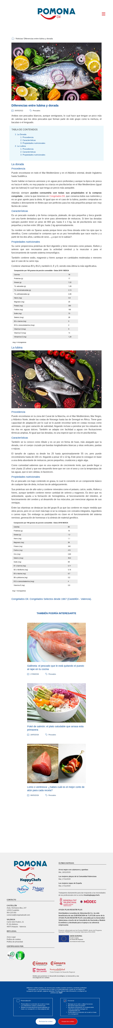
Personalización (26, 1000)
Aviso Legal (11, 937)
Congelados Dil (57, 196)
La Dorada (21, 134)
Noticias (19, 38)
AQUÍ (60, 992)
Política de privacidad (15, 942)
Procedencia (28, 137)
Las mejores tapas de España (70, 883)
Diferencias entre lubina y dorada (38, 38)
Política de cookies (14, 939)
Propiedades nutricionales (34, 143)
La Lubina (21, 146)
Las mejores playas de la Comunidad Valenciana (77, 876)
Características (29, 140)
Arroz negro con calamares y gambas (73, 870)
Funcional (71, 1000)
